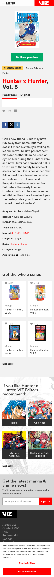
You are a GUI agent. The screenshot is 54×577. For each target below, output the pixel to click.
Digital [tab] (25, 95)
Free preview (29, 57)
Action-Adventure (35, 68)
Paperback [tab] (9, 95)
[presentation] (14, 292)
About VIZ (9, 524)
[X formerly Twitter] (11, 125)
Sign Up (45, 501)
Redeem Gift (10, 535)
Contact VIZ (10, 528)
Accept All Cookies (27, 571)
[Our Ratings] (17, 254)
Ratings (7, 539)
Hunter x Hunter (24, 81)
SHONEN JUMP (12, 68)
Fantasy (6, 73)
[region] (27, 559)
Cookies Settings (27, 563)
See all (8, 364)
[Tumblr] (17, 125)
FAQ (5, 532)
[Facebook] (5, 125)
